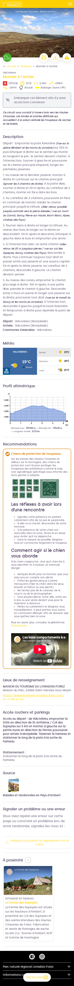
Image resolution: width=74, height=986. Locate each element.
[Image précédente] (8, 880)
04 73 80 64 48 (13, 699)
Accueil (11, 66)
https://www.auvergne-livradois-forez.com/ (33, 695)
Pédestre (26, 66)
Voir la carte (34, 977)
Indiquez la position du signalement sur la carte (39, 842)
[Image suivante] (48, 880)
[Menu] (70, 4)
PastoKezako (18, 625)
